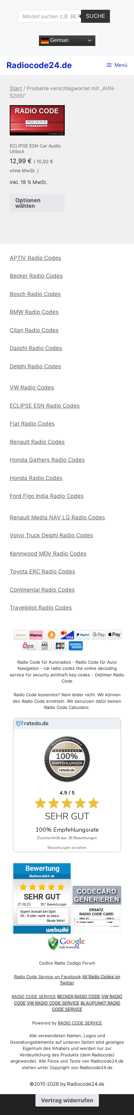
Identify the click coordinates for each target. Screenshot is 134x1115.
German (59, 40)
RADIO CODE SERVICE (34, 996)
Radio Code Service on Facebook (47, 976)
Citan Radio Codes (34, 330)
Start (16, 88)
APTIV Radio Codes (35, 258)
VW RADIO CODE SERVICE (53, 1003)
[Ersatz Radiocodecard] (97, 932)
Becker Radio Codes (36, 276)
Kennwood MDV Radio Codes (48, 553)
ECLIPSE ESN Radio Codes (45, 405)
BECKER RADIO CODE (78, 996)
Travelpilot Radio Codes (41, 607)
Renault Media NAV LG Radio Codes (57, 517)
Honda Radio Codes (36, 478)
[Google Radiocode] (67, 949)
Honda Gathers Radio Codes (47, 460)
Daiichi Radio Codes (36, 348)
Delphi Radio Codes (35, 366)
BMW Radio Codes (34, 312)
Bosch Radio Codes (35, 294)
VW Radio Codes (32, 387)
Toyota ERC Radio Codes (42, 571)
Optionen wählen (28, 203)
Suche (95, 16)
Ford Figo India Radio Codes (47, 496)
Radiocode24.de (39, 65)
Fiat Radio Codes (32, 423)
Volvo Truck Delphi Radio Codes (51, 535)
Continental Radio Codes (42, 589)
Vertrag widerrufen (67, 1100)
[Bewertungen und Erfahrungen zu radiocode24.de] (42, 932)
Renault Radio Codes (37, 442)
